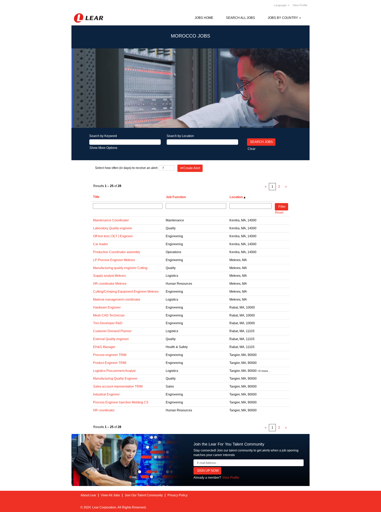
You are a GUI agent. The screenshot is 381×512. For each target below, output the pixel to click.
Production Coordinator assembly (116, 252)
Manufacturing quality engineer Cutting (120, 268)
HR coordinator (103, 410)
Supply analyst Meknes (109, 275)
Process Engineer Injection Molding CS (120, 402)
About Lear (88, 495)
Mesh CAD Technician (109, 315)
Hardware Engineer (107, 307)
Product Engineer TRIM (109, 362)
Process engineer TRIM (109, 355)
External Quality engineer (111, 339)
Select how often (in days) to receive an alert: (126, 168)
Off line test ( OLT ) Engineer (113, 236)
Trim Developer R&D (107, 323)
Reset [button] (279, 212)
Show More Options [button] (103, 147)
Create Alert (191, 168)
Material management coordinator (116, 299)
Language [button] (280, 5)
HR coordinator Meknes (109, 283)
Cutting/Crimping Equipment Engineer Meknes (126, 291)
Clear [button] (251, 148)
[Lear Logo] (88, 18)
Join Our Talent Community (144, 495)
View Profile (300, 5)
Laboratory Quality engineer (112, 228)
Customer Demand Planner (112, 331)
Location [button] (237, 197)
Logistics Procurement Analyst (114, 370)
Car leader (100, 244)
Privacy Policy (177, 495)
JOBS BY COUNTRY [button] (283, 17)
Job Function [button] (176, 197)
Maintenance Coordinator (111, 220)
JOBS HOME (204, 17)
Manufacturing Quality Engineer (115, 378)
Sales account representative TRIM (117, 386)
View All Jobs (110, 495)
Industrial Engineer (106, 394)
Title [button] (96, 197)
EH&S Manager (104, 347)
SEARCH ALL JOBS (240, 17)
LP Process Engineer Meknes (114, 260)
